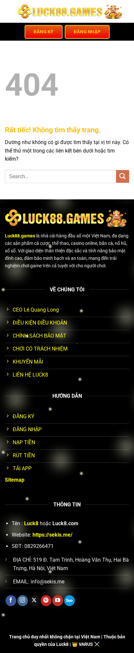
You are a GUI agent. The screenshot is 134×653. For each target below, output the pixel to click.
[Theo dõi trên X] (34, 600)
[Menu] (9, 11)
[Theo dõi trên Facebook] (11, 600)
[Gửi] (122, 176)
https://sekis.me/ (53, 535)
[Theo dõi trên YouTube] (57, 600)
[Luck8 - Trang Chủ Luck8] (71, 11)
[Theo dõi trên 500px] (69, 600)
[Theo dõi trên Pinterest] (46, 600)
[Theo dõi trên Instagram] (22, 600)
